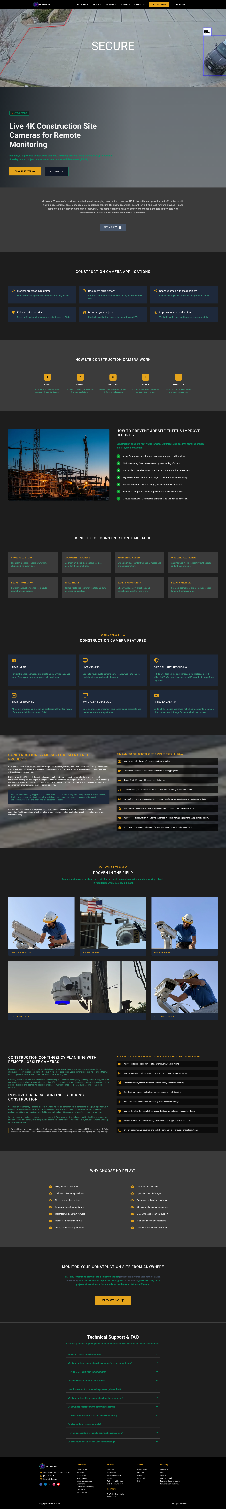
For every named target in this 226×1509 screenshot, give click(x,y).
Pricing (140, 1475)
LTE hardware (131, 1280)
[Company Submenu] (144, 4)
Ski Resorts (81, 1472)
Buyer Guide (141, 1478)
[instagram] (53, 1484)
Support (124, 4)
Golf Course (81, 1475)
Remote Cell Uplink (114, 1475)
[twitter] (49, 1484)
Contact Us (164, 1470)
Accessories (111, 1497)
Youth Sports (82, 1478)
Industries (81, 4)
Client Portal (142, 1470)
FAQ (139, 1481)
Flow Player (111, 1472)
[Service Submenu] (101, 4)
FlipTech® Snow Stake (115, 1494)
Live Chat (140, 1472)
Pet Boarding (82, 1492)
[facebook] (40, 1484)
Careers (163, 1475)
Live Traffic (81, 1489)
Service (96, 4)
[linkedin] (45, 1484)
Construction (82, 1470)
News (162, 1472)
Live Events (81, 1484)
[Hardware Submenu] (116, 4)
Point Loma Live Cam (115, 1481)
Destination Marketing (85, 1487)
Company (138, 4)
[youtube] (58, 1484)
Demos (109, 1478)
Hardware (110, 4)
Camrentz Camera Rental (169, 1484)
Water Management (84, 1481)
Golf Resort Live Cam (115, 1484)
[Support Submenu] (130, 4)
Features (110, 1470)
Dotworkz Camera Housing (170, 1481)
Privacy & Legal (166, 1478)
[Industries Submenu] (88, 4)
